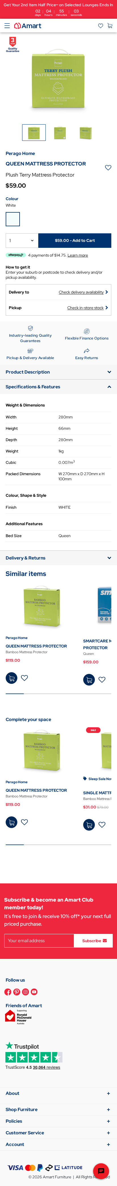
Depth (11, 439)
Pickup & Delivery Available (30, 357)
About (12, 1093)
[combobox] (22, 241)
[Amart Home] (27, 25)
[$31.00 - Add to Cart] (89, 825)
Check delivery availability (81, 292)
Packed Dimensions (23, 473)
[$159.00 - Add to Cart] (89, 680)
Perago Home (17, 638)
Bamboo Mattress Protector (26, 652)
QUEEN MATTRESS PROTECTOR (36, 646)
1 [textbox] (10, 241)
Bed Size (14, 535)
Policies (14, 1121)
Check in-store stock (85, 307)
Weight (12, 451)
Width (11, 417)
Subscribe (91, 940)
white (11, 205)
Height (12, 428)
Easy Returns (86, 357)
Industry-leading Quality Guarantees (30, 338)
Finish (11, 507)
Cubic (11, 462)
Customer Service (25, 1133)
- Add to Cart (75, 240)
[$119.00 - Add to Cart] (11, 678)
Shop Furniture (21, 1109)
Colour (12, 198)
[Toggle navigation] (7, 25)
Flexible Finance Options (86, 338)
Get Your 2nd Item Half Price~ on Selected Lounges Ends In (58, 9)
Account (15, 1144)
